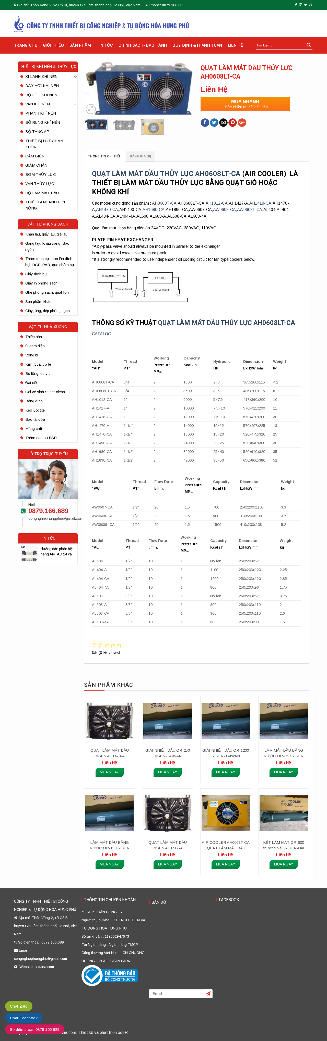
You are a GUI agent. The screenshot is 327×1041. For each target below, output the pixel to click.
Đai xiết (31, 382)
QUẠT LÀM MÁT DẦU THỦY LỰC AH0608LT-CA (166, 174)
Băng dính (34, 401)
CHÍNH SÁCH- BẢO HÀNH (143, 45)
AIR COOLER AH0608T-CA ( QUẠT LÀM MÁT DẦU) (226, 845)
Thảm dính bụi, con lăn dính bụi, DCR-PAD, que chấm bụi (50, 261)
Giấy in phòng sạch (41, 283)
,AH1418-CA (259, 203)
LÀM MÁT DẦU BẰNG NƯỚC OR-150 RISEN (110, 845)
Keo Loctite (35, 410)
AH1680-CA (154, 209)
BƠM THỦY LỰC (40, 174)
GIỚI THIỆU (53, 45)
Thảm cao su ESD (41, 438)
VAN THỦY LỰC (39, 183)
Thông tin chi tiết (104, 156)
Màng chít (33, 428)
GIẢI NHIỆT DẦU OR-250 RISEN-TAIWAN (167, 753)
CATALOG (101, 334)
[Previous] (92, 88)
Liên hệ (235, 45)
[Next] (184, 88)
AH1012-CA (217, 203)
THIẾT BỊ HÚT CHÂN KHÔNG (44, 144)
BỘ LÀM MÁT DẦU (42, 193)
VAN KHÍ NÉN (37, 104)
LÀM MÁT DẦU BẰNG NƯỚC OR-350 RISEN (283, 753)
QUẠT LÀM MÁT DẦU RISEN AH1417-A (167, 845)
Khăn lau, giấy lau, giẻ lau (46, 234)
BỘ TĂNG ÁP (37, 131)
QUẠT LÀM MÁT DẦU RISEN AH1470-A (109, 753)
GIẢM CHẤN (36, 165)
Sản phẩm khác (38, 301)
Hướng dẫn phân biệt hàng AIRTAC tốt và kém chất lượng (57, 552)
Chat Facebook (24, 1018)
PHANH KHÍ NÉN (40, 113)
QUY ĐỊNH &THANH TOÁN (197, 45)
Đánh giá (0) (140, 156)
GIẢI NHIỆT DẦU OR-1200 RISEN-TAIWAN (225, 753)
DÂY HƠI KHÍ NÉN (42, 85)
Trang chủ (25, 45)
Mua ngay (109, 772)
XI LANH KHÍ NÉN (41, 76)
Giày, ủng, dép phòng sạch (47, 310)
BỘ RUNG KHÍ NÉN (42, 122)
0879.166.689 (48, 511)
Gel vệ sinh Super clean (45, 392)
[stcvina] (101, 23)
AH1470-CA (107, 209)
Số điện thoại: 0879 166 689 (35, 1029)
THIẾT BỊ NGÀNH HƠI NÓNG (45, 205)
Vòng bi (31, 355)
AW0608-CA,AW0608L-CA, (238, 209)
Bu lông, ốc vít (37, 373)
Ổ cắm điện (35, 346)
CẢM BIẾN (34, 156)
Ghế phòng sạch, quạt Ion (47, 292)
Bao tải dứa (35, 419)
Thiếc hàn (33, 336)
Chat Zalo (19, 1006)
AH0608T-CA (164, 203)
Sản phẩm (80, 45)
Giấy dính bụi (36, 274)
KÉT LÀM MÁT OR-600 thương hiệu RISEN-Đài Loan (283, 845)
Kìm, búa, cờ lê (38, 364)
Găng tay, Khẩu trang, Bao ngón (47, 246)
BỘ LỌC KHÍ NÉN (41, 95)
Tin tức (105, 45)
